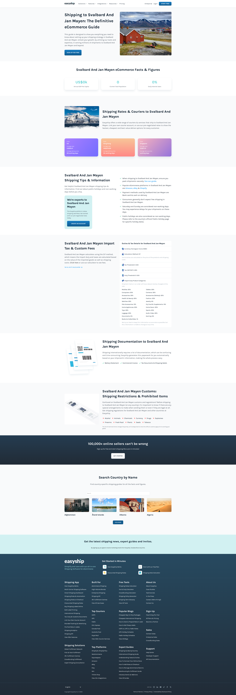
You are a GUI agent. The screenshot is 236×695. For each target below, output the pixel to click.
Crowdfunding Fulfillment (73, 659)
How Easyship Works (71, 586)
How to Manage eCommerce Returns (131, 668)
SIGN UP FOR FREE (73, 52)
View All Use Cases (98, 603)
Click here (74, 263)
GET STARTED (118, 456)
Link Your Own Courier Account (75, 620)
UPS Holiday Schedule (126, 632)
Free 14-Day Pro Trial (152, 615)
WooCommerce (97, 654)
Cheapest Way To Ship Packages (129, 615)
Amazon (128, 188)
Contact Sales (150, 634)
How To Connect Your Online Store (130, 661)
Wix (93, 671)
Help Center (150, 652)
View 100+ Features (71, 637)
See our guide (150, 181)
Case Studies (150, 589)
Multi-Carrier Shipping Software (75, 589)
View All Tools (123, 603)
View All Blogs (123, 639)
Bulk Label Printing (71, 610)
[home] (70, 3)
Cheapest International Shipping (130, 618)
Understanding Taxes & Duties (129, 657)
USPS (93, 615)
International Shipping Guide (129, 654)
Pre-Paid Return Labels (72, 627)
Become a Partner (152, 622)
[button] (83, 3)
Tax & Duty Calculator (126, 589)
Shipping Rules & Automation (75, 596)
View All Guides (124, 678)
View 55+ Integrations (99, 678)
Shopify (143, 188)
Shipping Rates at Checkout (74, 600)
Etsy (93, 668)
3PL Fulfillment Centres (72, 656)
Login (156, 4)
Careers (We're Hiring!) (153, 600)
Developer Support (152, 656)
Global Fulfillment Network (73, 649)
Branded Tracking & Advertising (75, 623)
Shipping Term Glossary (127, 600)
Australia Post (96, 632)
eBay (135, 188)
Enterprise (148, 4)
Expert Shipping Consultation (75, 663)
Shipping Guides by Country (128, 651)
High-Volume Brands (99, 589)
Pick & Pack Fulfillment (72, 652)
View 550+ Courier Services (101, 639)
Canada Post (96, 628)
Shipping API (69, 634)
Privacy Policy (148, 692)
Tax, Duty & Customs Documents (76, 617)
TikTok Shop (96, 675)
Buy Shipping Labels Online (74, 606)
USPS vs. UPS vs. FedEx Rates (128, 628)
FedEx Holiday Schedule (127, 635)
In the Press (150, 596)
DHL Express (96, 625)
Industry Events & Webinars (128, 675)
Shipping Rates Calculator (128, 586)
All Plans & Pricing (152, 618)
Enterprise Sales (151, 637)
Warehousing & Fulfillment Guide (130, 671)
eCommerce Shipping (99, 586)
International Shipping (72, 613)
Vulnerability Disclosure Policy (162, 692)
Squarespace (96, 657)
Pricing (122, 4)
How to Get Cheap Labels (127, 625)
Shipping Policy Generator (127, 596)
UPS (93, 618)
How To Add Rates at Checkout (129, 664)
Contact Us (149, 603)
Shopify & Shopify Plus (99, 651)
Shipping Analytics (71, 630)
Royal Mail (95, 635)
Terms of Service (138, 692)
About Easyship (151, 586)
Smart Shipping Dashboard (74, 593)
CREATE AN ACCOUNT (78, 224)
